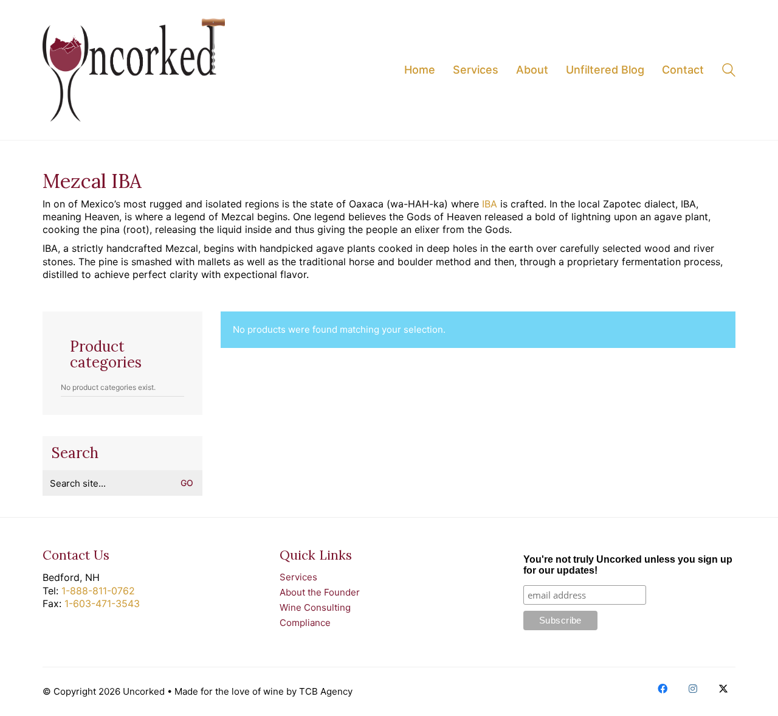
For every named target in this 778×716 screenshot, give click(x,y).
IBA (489, 204)
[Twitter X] (723, 688)
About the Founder (320, 592)
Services (298, 577)
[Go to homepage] (134, 70)
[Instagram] (693, 688)
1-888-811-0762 (98, 591)
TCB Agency (326, 691)
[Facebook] (662, 688)
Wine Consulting (315, 607)
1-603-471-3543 (102, 603)
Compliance (305, 622)
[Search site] (728, 71)
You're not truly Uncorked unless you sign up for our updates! (627, 564)
